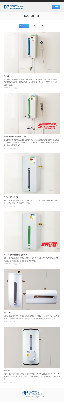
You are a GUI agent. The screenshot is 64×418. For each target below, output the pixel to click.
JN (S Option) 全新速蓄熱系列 (15, 136)
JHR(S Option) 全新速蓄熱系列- (16, 255)
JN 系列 (32, 26)
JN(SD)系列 (8, 76)
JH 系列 (40, 26)
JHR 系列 (20, 264)
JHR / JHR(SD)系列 (11, 197)
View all (24, 26)
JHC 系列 (7, 313)
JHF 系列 (7, 370)
